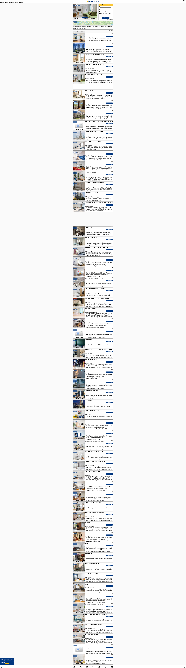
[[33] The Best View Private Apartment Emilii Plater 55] (79, 384)
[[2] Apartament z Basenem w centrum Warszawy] (79, 48)
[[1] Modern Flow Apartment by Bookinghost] (79, 38)
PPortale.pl (4, 667)
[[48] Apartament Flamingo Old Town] (79, 537)
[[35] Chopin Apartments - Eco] (79, 404)
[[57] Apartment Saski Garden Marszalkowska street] (79, 629)
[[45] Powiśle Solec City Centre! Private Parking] (79, 506)
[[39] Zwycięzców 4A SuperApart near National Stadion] (79, 445)
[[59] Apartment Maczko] (79, 649)
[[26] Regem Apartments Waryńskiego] (79, 313)
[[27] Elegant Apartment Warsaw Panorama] (79, 323)
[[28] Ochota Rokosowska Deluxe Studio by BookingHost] (79, 333)
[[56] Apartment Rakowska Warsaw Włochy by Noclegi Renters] (79, 618)
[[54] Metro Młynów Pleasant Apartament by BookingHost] (79, 598)
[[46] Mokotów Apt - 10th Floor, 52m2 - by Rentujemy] (79, 516)
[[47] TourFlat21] (79, 527)
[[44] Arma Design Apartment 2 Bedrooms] (79, 496)
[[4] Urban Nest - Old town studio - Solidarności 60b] (79, 68)
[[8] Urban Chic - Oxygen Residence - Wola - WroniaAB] (79, 115)
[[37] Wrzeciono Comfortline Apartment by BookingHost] (79, 425)
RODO (4, 662)
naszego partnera (96, 266)
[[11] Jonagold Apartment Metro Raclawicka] (79, 146)
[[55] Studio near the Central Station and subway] (79, 608)
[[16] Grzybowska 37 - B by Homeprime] (79, 197)
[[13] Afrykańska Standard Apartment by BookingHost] (79, 166)
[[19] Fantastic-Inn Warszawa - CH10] (79, 241)
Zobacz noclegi (109, 46)
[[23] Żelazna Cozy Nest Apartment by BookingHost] (79, 282)
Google (1, 659)
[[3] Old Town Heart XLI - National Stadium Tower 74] (79, 58)
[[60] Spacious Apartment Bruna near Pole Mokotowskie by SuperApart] (79, 659)
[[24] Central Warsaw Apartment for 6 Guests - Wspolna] (79, 292)
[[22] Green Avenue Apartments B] (79, 272)
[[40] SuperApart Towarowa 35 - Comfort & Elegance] (79, 455)
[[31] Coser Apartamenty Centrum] (79, 364)
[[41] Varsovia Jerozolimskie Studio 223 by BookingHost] (79, 466)
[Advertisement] (93, 219)
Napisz (185, 667)
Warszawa (74, 34)
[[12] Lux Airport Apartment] (79, 156)
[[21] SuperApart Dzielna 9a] (79, 262)
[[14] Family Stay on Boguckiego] (79, 176)
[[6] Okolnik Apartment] (79, 95)
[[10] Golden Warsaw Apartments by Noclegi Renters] (79, 135)
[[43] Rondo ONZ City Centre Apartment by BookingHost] (79, 486)
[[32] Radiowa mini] (79, 374)
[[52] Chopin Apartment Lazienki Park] (79, 578)
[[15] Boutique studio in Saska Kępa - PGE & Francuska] (79, 186)
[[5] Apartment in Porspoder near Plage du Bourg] (79, 79)
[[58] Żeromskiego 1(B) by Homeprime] (79, 639)
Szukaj (105, 17)
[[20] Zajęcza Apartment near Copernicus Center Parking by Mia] (79, 252)
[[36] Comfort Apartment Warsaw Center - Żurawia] (79, 415)
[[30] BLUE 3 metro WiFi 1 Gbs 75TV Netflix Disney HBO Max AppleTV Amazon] (79, 353)
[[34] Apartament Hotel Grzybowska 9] (79, 394)
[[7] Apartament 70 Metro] (79, 105)
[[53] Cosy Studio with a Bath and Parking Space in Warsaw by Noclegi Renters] (79, 588)
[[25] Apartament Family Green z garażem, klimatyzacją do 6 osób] (79, 303)
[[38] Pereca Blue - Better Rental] (79, 435)
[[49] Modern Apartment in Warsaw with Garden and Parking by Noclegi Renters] (79, 547)
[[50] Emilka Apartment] (79, 557)
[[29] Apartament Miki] (79, 343)
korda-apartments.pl (93, 1)
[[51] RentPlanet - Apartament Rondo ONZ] (79, 567)
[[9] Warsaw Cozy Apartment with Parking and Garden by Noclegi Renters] (79, 125)
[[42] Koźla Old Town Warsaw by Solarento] (79, 476)
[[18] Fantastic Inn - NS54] (79, 231)
